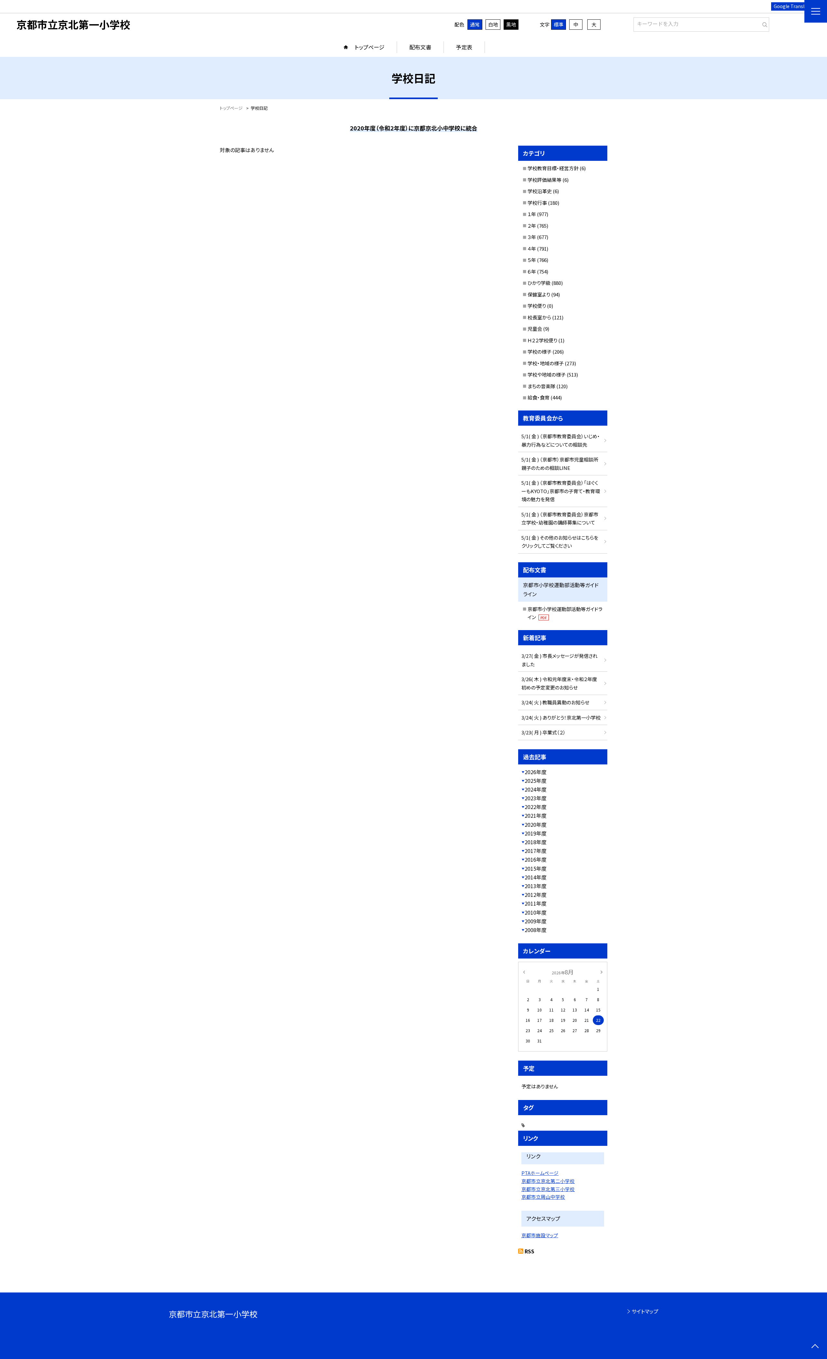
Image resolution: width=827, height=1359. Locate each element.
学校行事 (537, 202)
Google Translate (792, 6)
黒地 (511, 24)
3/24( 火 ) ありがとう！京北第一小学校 (561, 717)
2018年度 (536, 842)
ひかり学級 (539, 282)
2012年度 (536, 894)
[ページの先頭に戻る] (815, 1347)
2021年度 (536, 815)
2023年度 (536, 798)
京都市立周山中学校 (543, 1196)
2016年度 (536, 859)
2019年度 (536, 833)
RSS (529, 1251)
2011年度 (536, 903)
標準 (558, 24)
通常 (475, 24)
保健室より (539, 294)
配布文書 (420, 47)
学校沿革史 (540, 191)
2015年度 (536, 868)
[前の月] (524, 971)
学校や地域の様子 (547, 374)
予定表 (464, 47)
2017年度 (536, 851)
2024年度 (536, 789)
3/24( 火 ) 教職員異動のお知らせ (555, 702)
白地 (493, 24)
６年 (532, 271)
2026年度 (536, 772)
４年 (532, 248)
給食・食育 (539, 397)
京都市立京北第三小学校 (548, 1189)
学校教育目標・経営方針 (553, 168)
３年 (532, 236)
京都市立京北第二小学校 (548, 1180)
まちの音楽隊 (541, 386)
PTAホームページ (540, 1172)
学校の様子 (539, 351)
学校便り (537, 305)
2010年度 (536, 912)
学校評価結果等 (544, 179)
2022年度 (536, 807)
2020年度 (536, 824)
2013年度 (536, 886)
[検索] (763, 23)
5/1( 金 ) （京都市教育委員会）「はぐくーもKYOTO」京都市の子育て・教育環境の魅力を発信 (560, 491)
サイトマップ (645, 1311)
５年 (532, 259)
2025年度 (536, 780)
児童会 (535, 328)
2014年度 (536, 877)
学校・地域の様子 (546, 363)
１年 (532, 214)
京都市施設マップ (539, 1235)
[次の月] (601, 971)
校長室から (539, 317)
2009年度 (536, 921)
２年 (532, 225)
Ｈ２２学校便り (542, 340)
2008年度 (536, 930)
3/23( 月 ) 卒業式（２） (543, 732)
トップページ (369, 47)
